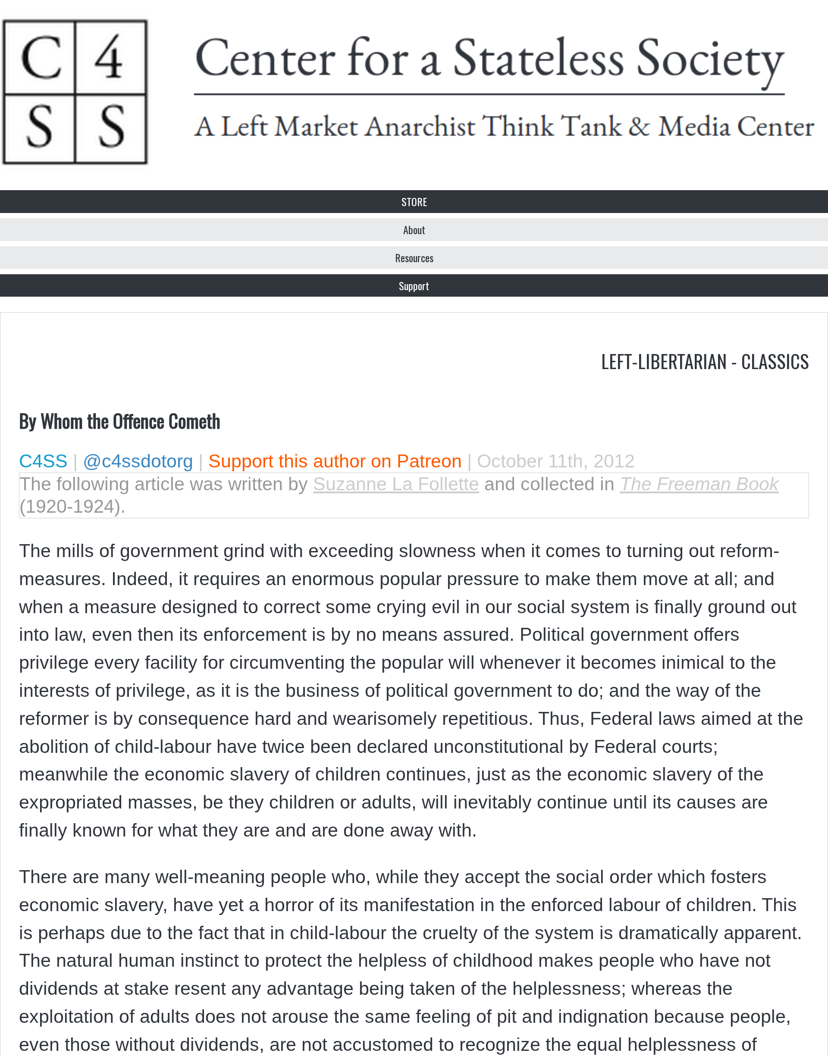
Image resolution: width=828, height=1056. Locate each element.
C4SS (43, 461)
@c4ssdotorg (138, 461)
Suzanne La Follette (396, 483)
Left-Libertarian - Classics (705, 360)
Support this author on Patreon (335, 461)
